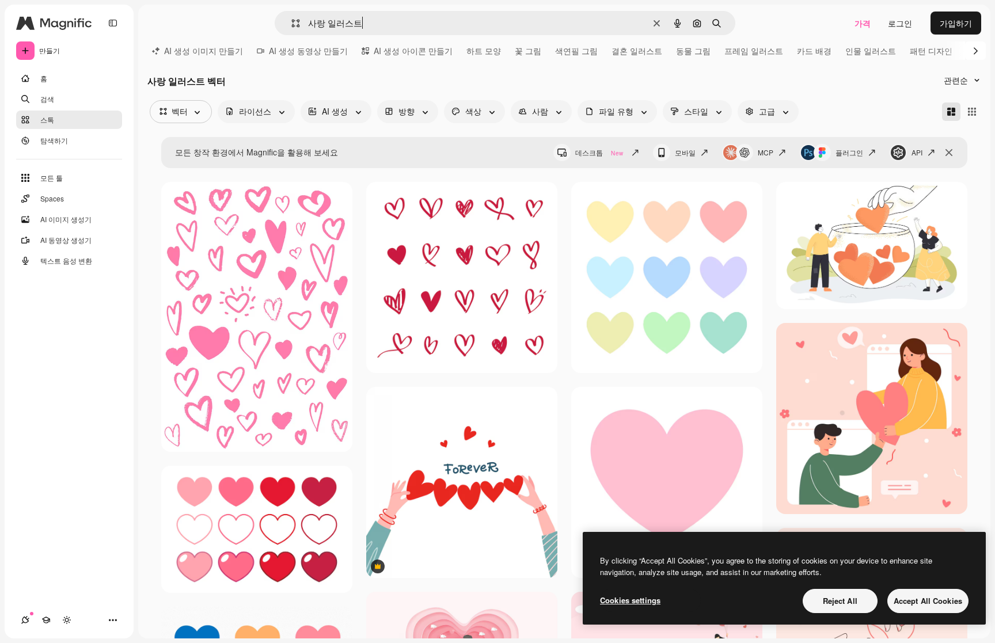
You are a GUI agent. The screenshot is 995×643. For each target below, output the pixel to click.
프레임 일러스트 (753, 50)
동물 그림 (693, 50)
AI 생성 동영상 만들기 (308, 50)
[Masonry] (951, 111)
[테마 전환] (67, 620)
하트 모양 (483, 50)
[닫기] (949, 152)
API (917, 152)
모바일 (685, 152)
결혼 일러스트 (637, 50)
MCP (765, 152)
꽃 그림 (528, 50)
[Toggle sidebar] (113, 23)
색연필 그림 (576, 50)
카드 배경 (814, 50)
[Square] (972, 111)
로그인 (900, 23)
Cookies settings (630, 600)
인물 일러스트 (870, 50)
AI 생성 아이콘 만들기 (413, 50)
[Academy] (46, 620)
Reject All (840, 600)
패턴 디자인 (931, 50)
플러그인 (849, 152)
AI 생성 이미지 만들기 (203, 50)
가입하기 (956, 23)
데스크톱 (599, 152)
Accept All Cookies (928, 600)
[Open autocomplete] (291, 23)
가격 (863, 23)
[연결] (25, 620)
